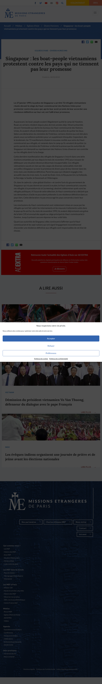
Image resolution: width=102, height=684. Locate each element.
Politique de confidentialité (58, 359)
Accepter (51, 338)
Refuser (51, 346)
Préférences (51, 353)
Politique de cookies (41, 359)
